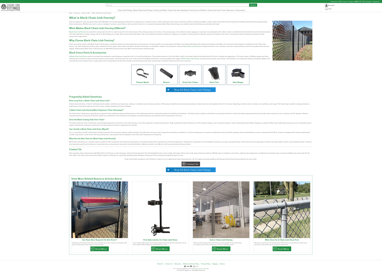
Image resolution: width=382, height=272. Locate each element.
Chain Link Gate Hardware (178, 10)
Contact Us (192, 164)
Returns (222, 264)
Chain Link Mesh (160, 10)
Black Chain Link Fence (79, 56)
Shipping (215, 264)
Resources (231, 10)
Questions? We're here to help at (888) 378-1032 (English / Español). (355, 1)
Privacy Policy (205, 264)
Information (240, 10)
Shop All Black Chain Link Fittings (192, 89)
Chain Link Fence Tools (217, 10)
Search (253, 5)
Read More (101, 248)
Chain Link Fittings (125, 10)
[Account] (326, 5)
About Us (160, 264)
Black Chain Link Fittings (143, 10)
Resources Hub (86, 13)
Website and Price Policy (191, 264)
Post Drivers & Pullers (198, 10)
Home (70, 13)
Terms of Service (203, 268)
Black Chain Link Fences (77, 32)
